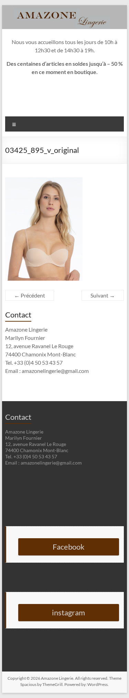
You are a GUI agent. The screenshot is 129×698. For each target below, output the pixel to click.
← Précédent (29, 295)
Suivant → (102, 295)
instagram (68, 612)
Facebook (69, 546)
